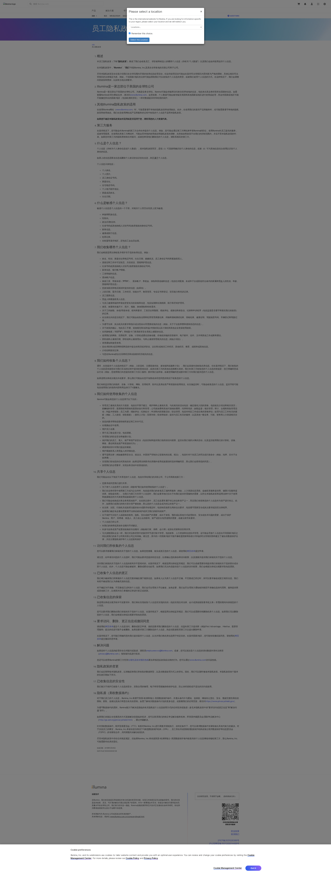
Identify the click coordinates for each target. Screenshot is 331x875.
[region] (165, 859)
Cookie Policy (132, 858)
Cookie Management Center (227, 868)
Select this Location (139, 40)
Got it (253, 868)
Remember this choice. (142, 33)
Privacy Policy (151, 858)
